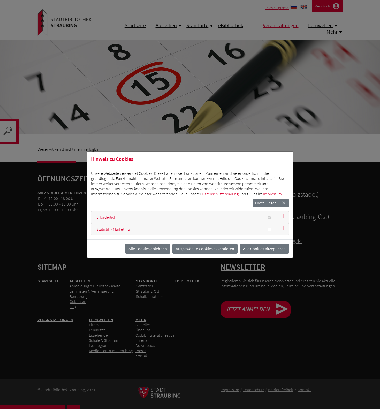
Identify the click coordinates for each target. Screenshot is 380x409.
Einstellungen (265, 203)
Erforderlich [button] (106, 217)
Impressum (272, 193)
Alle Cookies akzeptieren (264, 248)
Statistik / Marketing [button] (113, 229)
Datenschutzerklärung (220, 193)
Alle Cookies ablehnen (147, 248)
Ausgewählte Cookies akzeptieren (205, 248)
